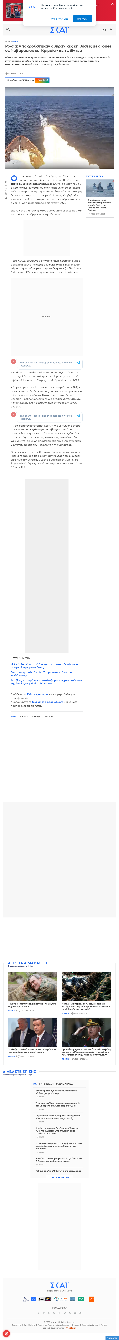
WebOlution (71, 1328)
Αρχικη (8, 41)
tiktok (59, 1313)
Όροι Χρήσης (29, 1325)
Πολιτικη (66, 1059)
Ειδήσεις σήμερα (37, 694)
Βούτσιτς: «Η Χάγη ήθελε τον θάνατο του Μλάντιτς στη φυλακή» (56, 1092)
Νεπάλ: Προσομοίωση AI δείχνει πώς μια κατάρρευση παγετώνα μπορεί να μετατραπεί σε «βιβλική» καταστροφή (86, 1006)
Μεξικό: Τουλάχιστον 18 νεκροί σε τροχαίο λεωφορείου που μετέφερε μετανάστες (45, 665)
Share (5, 203)
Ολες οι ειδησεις (59, 1177)
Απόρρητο (112, 1338)
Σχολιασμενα (64, 1084)
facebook (5, 176)
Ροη (35, 1084)
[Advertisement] (59, 940)
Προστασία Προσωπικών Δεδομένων (54, 1325)
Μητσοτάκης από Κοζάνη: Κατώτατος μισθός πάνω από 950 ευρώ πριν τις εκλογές (58, 1117)
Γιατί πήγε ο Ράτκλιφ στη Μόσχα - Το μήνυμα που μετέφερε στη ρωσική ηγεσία (32, 1050)
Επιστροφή (112, 1330)
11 (6, 191)
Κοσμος (15, 41)
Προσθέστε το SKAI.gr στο (26, 80)
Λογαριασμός (111, 29)
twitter (5, 181)
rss (70, 1313)
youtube (75, 1313)
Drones (50, 716)
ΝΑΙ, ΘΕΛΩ (83, 18)
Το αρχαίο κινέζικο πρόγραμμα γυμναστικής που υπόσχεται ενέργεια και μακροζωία (58, 1104)
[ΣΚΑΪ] (59, 29)
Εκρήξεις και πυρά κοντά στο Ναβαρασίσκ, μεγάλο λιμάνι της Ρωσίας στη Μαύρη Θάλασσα (46, 682)
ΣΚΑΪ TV (25, 1299)
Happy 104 (91, 1299)
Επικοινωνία (67, 1291)
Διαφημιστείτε (53, 1291)
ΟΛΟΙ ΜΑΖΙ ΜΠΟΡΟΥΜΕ (59, 1300)
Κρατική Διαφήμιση (90, 1325)
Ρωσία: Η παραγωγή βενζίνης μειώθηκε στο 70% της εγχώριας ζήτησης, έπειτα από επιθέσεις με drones (57, 1130)
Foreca (104, 1325)
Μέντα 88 (81, 1299)
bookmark (5, 197)
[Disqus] (59, 762)
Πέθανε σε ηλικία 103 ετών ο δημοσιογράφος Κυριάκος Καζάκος (58, 1172)
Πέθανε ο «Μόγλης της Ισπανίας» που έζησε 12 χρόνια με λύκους (32, 1005)
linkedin (49, 1313)
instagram (54, 1313)
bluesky (65, 1313)
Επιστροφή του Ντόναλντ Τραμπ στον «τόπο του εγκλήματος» (41, 674)
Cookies (75, 1325)
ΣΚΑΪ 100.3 (33, 1299)
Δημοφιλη (47, 1084)
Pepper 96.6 (72, 1299)
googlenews (80, 1313)
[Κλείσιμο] (112, 4)
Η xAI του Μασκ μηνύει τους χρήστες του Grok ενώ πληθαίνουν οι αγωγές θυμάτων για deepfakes (59, 1146)
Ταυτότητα (16, 1325)
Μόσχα (37, 716)
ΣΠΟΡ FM (45, 1299)
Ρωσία (25, 716)
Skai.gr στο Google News (47, 702)
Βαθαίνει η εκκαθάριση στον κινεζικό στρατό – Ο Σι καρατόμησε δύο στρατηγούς (59, 1159)
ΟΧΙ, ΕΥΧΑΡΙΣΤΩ (59, 18)
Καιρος (104, 29)
